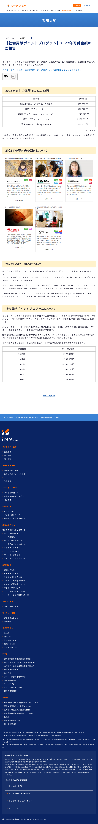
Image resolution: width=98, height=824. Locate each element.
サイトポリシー (10, 684)
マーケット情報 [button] (55, 10)
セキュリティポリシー (13, 687)
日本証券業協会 (10, 724)
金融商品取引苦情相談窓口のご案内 (18, 713)
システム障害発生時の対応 (15, 677)
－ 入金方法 (9, 537)
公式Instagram (10, 647)
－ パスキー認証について (15, 591)
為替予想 (7, 621)
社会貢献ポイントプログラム (15, 518)
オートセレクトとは (12, 555)
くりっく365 (9, 511)
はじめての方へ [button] (77, 10)
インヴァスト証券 (9, 447)
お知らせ (12, 417)
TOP (4, 417)
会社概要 (7, 452)
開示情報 (7, 455)
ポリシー (6, 654)
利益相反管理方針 (11, 669)
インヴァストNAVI (11, 551)
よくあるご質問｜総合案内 (15, 580)
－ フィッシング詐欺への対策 (16, 595)
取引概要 (7, 481)
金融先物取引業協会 (12, 720)
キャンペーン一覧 (11, 606)
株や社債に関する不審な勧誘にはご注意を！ (22, 702)
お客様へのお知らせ (12, 588)
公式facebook (10, 640)
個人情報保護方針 (11, 680)
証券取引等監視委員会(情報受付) (17, 709)
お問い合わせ (9, 570)
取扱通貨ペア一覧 (11, 470)
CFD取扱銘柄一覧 (11, 492)
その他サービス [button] (35, 10)
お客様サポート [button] (66, 10)
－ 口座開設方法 (11, 533)
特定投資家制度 (10, 691)
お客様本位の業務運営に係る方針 (17, 659)
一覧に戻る (48, 395)
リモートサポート (11, 573)
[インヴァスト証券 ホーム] (16, 5)
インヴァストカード (12, 515)
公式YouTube (9, 644)
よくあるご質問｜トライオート (16, 584)
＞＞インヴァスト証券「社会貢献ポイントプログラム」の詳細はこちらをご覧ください (42, 69)
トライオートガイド (12, 547)
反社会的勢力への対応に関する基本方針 (20, 662)
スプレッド (8, 477)
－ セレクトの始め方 (13, 540)
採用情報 (7, 459)
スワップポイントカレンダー (15, 474)
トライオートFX (11, 10)
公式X (6, 633)
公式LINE (8, 636)
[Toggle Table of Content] (12, 77)
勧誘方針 (7, 673)
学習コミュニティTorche (14, 558)
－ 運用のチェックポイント (15, 544)
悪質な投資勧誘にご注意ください (17, 706)
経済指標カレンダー (12, 618)
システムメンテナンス (13, 577)
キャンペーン (45, 10)
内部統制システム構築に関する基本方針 (20, 666)
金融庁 (6, 717)
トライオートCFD (23, 10)
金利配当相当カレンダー (14, 496)
